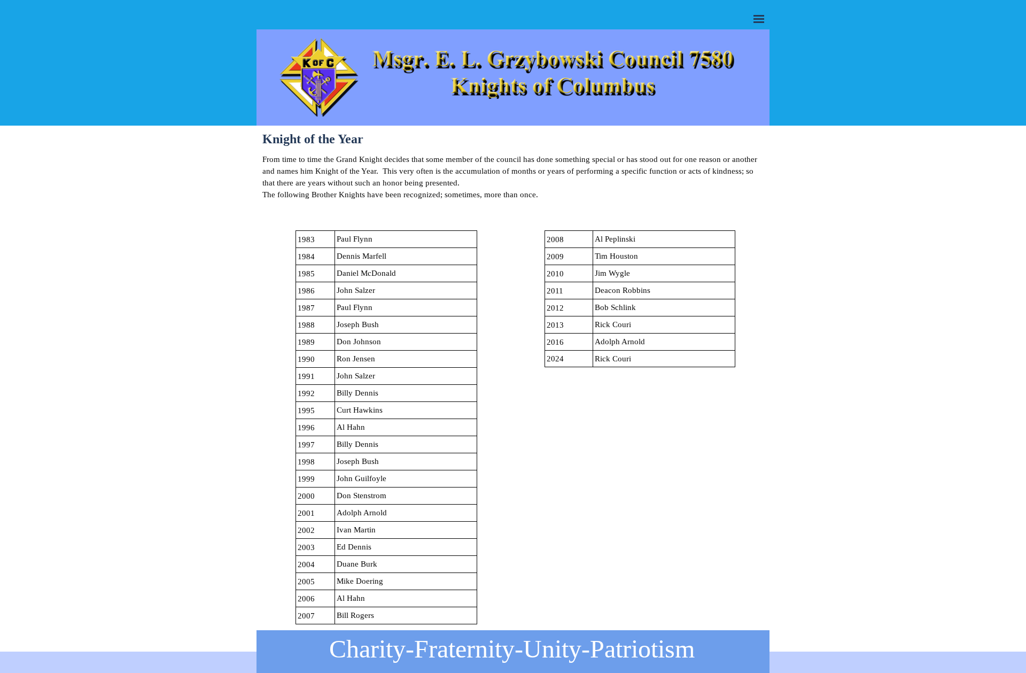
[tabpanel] (513, 188)
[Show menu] (759, 19)
